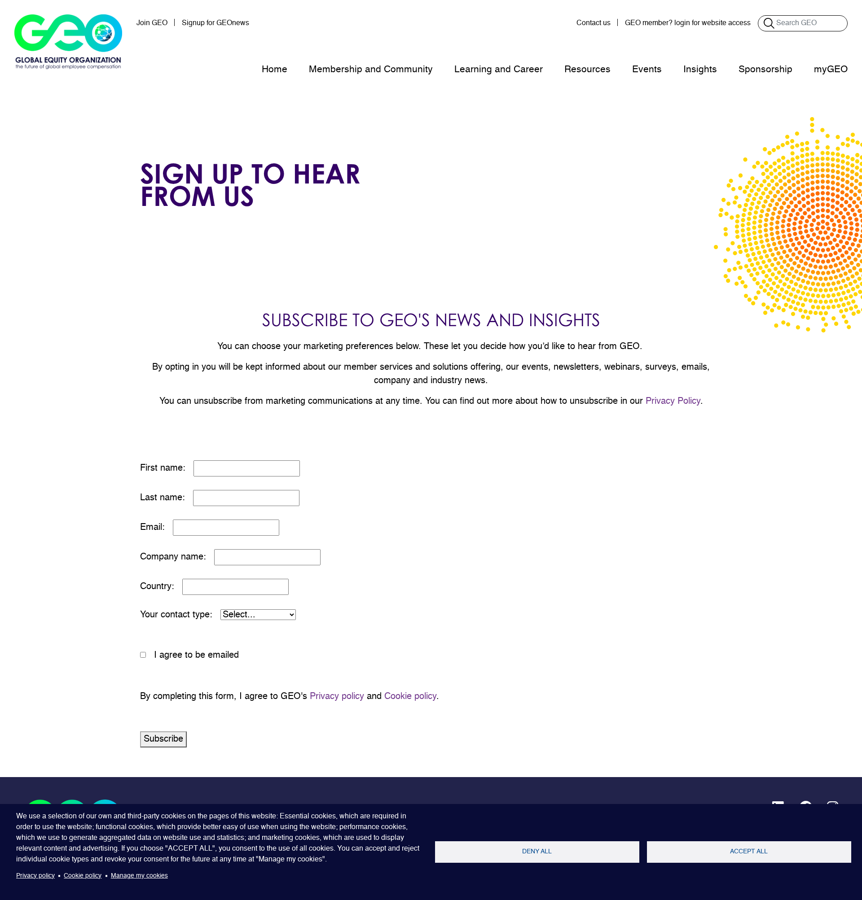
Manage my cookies (139, 876)
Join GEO (151, 23)
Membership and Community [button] (371, 69)
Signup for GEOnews (215, 23)
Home (274, 69)
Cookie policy (410, 696)
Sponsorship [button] (765, 69)
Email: (156, 527)
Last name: (166, 498)
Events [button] (647, 69)
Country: (161, 586)
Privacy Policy (673, 401)
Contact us (593, 23)
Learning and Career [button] (498, 69)
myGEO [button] (831, 69)
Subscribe (163, 739)
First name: (167, 468)
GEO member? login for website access (688, 23)
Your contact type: (180, 615)
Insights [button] (700, 69)
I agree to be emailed (196, 655)
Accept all (749, 852)
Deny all (537, 852)
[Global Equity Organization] (68, 41)
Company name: (177, 557)
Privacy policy (337, 696)
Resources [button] (587, 69)
